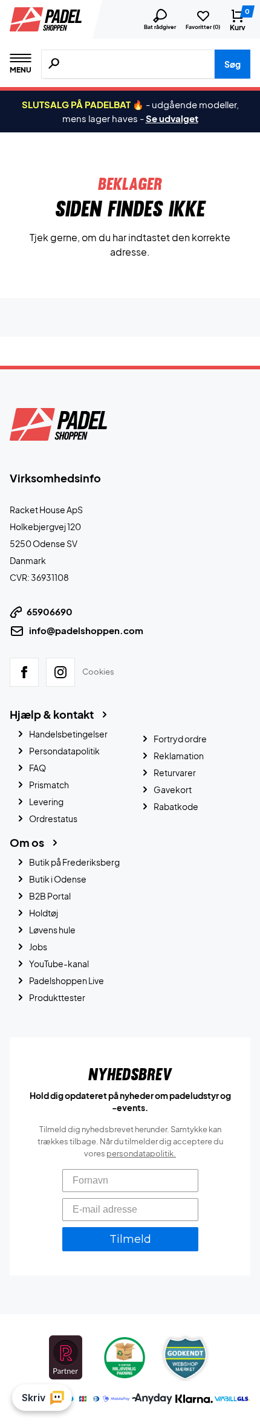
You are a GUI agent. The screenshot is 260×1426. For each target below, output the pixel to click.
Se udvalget (172, 118)
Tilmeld (130, 1239)
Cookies (98, 671)
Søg (232, 64)
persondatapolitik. (141, 1153)
